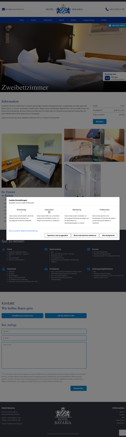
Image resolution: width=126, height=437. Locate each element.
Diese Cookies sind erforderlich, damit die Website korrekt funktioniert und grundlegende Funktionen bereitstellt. (21, 218)
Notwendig (21, 209)
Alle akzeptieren (108, 235)
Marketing (77, 209)
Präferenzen (105, 209)
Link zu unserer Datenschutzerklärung (23, 231)
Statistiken (49, 209)
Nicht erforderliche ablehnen (85, 235)
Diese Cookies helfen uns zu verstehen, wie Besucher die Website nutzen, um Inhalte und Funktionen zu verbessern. (48, 218)
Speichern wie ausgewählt (57, 235)
